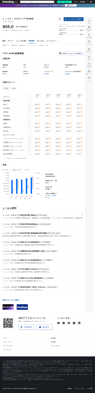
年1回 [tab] (6, 88)
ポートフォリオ (7, 345)
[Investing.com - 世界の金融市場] (10, 2)
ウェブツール (7, 349)
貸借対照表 (22, 45)
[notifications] (88, 2)
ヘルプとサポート (55, 345)
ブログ (5, 338)
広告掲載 (53, 342)
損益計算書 (14, 45)
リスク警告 (89, 388)
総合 (4, 41)
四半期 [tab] (13, 88)
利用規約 (69, 388)
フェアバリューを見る (75, 26)
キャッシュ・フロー (32, 45)
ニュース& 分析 (21, 41)
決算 (47, 45)
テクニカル (40, 41)
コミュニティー (51, 41)
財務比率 (41, 45)
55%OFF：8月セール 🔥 (64, 2)
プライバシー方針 (79, 388)
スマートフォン (7, 342)
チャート (11, 41)
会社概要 (53, 338)
